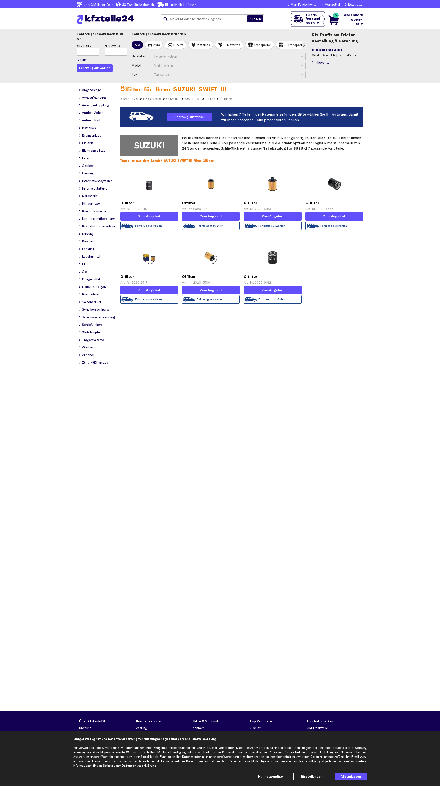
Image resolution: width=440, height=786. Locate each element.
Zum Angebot (149, 216)
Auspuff (255, 728)
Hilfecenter (322, 62)
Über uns (85, 728)
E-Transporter (294, 45)
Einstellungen (311, 776)
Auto (156, 45)
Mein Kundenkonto (303, 4)
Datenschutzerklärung (139, 765)
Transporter (262, 45)
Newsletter (355, 4)
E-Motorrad (231, 45)
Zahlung (141, 728)
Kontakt (198, 728)
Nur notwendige (270, 776)
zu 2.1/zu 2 (84, 46)
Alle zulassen (351, 776)
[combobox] (206, 19)
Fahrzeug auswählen (190, 117)
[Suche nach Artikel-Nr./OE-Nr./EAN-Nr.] (255, 19)
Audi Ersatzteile (317, 728)
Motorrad (203, 45)
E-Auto (178, 45)
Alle (137, 45)
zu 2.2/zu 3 (112, 46)
